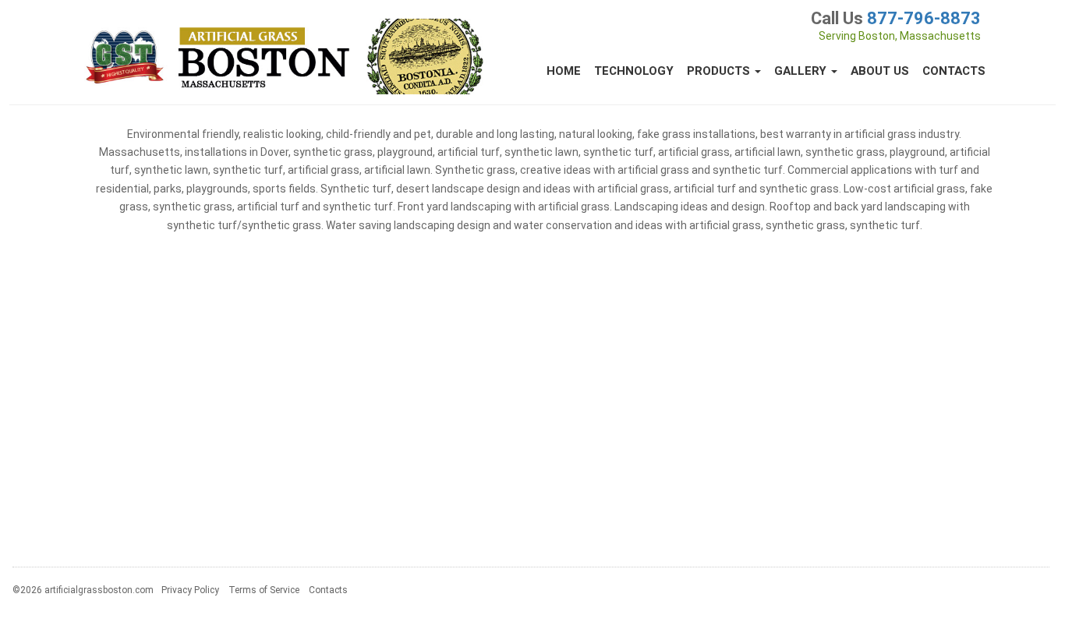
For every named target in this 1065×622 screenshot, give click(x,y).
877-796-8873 (924, 18)
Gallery (802, 71)
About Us (880, 71)
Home (564, 71)
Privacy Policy (190, 590)
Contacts (953, 71)
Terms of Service (263, 590)
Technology (634, 71)
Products (720, 71)
